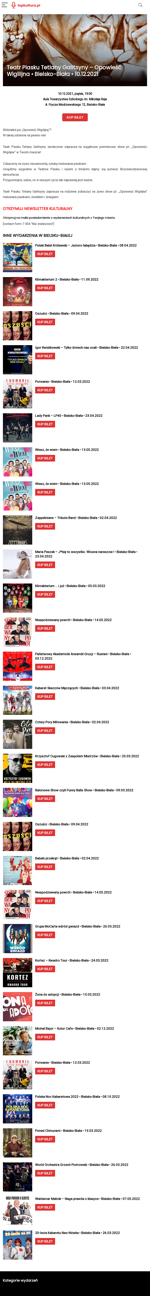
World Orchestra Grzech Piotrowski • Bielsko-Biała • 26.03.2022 (81, 1165)
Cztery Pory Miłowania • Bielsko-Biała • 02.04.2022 (72, 722)
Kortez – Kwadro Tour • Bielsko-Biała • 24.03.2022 (71, 960)
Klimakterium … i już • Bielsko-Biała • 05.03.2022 (70, 586)
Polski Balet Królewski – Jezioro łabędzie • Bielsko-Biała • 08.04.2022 (86, 245)
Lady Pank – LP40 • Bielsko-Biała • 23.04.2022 (69, 416)
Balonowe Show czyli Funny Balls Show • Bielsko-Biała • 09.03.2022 (84, 790)
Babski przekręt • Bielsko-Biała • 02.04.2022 (67, 858)
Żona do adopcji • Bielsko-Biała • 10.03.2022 (67, 994)
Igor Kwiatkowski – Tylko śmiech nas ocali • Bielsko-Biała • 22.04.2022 (86, 347)
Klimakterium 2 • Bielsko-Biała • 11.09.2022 (66, 279)
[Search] (140, 5)
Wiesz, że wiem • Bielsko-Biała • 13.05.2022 (67, 450)
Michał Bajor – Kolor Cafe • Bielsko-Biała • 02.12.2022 (74, 1028)
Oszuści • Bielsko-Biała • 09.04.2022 (61, 313)
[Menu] (4, 5)
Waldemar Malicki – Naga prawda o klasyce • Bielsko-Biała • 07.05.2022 (87, 1199)
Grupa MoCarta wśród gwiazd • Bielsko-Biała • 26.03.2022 (77, 926)
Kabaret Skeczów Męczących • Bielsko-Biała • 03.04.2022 (77, 688)
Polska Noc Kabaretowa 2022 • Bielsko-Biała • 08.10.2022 (77, 1097)
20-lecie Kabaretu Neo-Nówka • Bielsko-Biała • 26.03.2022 (77, 1233)
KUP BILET (45, 254)
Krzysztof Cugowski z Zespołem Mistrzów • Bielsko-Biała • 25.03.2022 (87, 756)
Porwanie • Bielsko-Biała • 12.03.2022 (62, 381)
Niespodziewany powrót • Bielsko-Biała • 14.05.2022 (73, 620)
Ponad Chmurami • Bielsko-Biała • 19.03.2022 (68, 1131)
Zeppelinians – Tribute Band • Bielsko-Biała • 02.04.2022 (76, 518)
